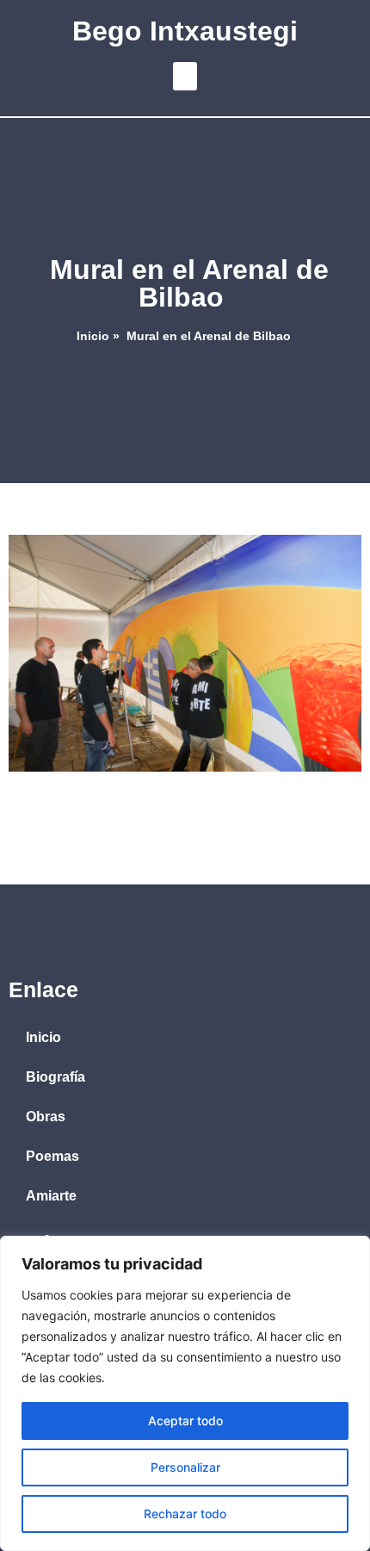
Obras (45, 1116)
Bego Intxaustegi (185, 31)
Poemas (52, 1156)
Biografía (55, 1077)
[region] (185, 1393)
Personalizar (185, 1467)
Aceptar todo (185, 1420)
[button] (185, 76)
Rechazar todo (185, 1513)
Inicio (93, 336)
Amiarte (51, 1195)
